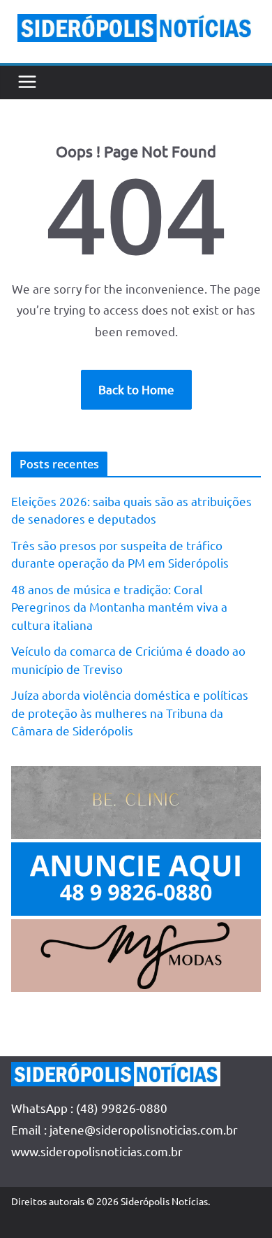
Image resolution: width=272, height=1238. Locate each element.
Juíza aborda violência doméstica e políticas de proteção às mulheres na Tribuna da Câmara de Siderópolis (129, 712)
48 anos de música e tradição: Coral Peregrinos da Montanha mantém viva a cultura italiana (119, 607)
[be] (136, 776)
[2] (136, 929)
